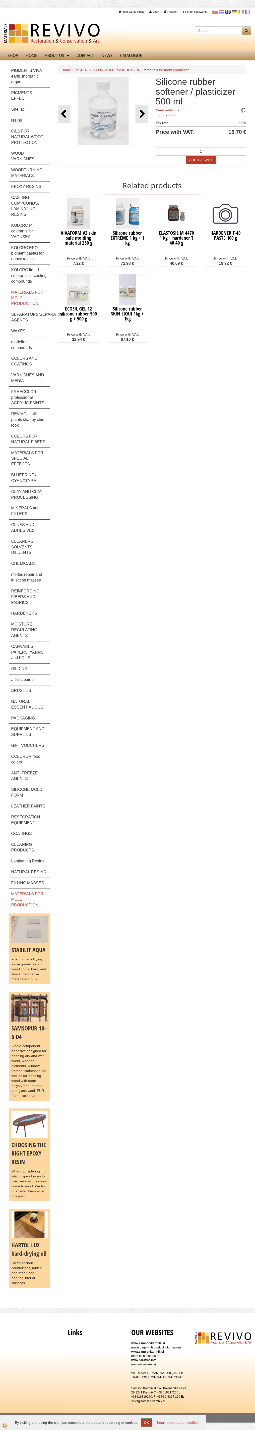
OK (146, 1423)
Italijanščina (241, 12)
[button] (141, 114)
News (107, 55)
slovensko (215, 12)
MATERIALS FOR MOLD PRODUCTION (107, 70)
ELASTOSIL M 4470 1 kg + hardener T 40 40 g (176, 237)
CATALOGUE (131, 55)
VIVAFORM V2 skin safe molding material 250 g (78, 237)
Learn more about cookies (177, 1423)
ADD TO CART (201, 160)
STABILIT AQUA (28, 950)
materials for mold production (166, 70)
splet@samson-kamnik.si (148, 1401)
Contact (85, 55)
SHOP (12, 55)
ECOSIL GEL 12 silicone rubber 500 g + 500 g (78, 313)
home (31, 55)
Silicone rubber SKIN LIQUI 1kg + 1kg (127, 313)
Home (66, 70)
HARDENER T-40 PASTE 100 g (225, 235)
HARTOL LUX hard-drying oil (29, 1249)
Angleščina (228, 12)
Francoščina (247, 12)
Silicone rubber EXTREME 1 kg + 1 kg (127, 237)
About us (54, 55)
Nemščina (234, 12)
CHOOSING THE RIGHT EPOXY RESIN (28, 1153)
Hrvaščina (221, 12)
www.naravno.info (143, 1360)
